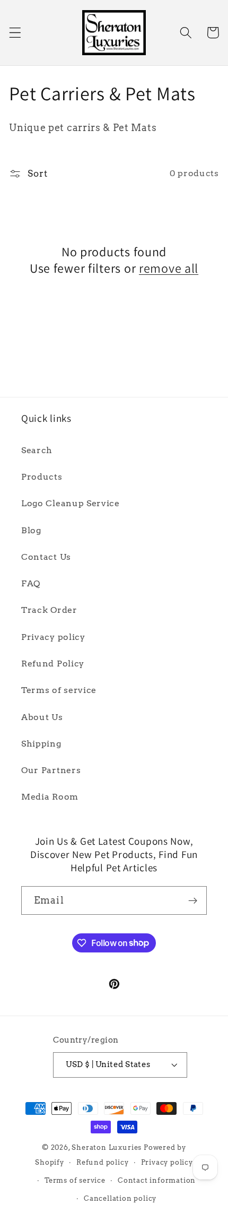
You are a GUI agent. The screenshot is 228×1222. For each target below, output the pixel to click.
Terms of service (59, 690)
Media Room (49, 797)
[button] (15, 32)
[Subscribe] (192, 900)
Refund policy (102, 1162)
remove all (168, 268)
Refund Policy (52, 663)
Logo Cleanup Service (70, 503)
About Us (42, 717)
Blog (31, 530)
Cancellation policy (120, 1198)
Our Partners (51, 770)
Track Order (49, 610)
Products (42, 477)
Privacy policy (53, 637)
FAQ (30, 583)
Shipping (41, 744)
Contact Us (46, 557)
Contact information (157, 1180)
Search (36, 450)
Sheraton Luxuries (107, 1147)
